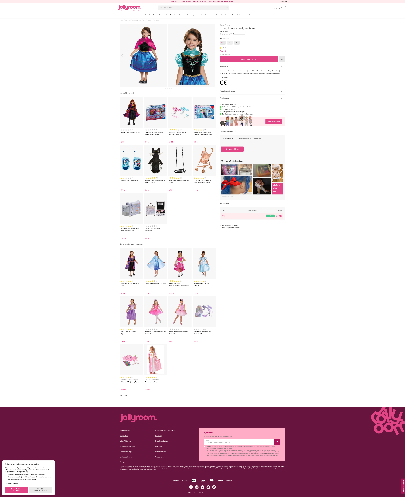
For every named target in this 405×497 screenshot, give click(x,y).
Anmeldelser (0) (228, 139)
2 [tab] (167, 89)
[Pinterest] (214, 487)
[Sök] (227, 7)
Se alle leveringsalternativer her (230, 228)
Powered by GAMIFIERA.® (228, 196)
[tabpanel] (143, 55)
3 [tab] (169, 89)
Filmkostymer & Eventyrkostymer (141, 20)
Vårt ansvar (159, 457)
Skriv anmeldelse (232, 149)
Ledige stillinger (126, 457)
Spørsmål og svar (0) (244, 139)
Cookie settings (126, 452)
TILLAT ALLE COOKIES (16, 490)
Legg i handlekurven (249, 59)
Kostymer (128, 20)
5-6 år (230, 43)
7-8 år (237, 43)
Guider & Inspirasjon (128, 446)
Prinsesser (156, 20)
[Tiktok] (208, 487)
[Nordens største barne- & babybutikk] (129, 7)
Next (213, 55)
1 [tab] (165, 89)
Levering (158, 436)
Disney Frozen (225, 25)
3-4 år (223, 43)
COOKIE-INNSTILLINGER (40, 490)
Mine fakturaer (125, 441)
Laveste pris (270, 216)
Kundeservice (283, 1)
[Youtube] (202, 487)
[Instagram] (197, 487)
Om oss (122, 462)
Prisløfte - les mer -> (228, 109)
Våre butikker (160, 452)
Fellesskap (257, 139)
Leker (122, 20)
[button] (280, 8)
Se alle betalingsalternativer (229, 225)
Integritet (159, 446)
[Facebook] (191, 487)
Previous (122, 55)
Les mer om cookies (11, 483)
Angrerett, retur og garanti (165, 430)
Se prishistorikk (225, 54)
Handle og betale (161, 441)
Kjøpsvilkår (124, 436)
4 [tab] (171, 89)
